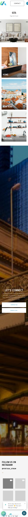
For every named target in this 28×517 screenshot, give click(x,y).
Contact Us (14, 304)
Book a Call (14, 310)
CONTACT (17, 3)
